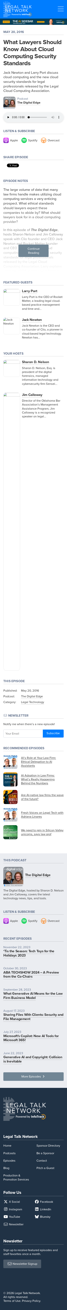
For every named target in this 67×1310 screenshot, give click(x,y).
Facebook (46, 1201)
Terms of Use (11, 1301)
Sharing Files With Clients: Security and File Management (33, 1017)
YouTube (14, 1216)
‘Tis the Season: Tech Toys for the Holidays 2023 (28, 953)
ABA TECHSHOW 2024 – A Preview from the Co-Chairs (31, 974)
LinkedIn (45, 1209)
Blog (6, 1168)
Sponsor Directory (48, 1145)
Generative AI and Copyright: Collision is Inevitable (32, 1059)
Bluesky (44, 1216)
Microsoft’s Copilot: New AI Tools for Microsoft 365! (31, 1038)
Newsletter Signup (24, 1263)
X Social (14, 1201)
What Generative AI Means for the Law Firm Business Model (33, 995)
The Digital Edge (28, 102)
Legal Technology (32, 702)
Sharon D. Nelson (35, 362)
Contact (41, 1160)
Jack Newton (32, 319)
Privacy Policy (31, 1301)
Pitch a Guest (45, 1168)
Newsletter (15, 1224)
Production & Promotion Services (16, 1177)
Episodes (9, 1160)
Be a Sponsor (45, 1153)
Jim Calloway (32, 394)
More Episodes (31, 1076)
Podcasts (9, 1153)
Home (7, 1145)
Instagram (15, 1209)
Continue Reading (34, 250)
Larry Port (29, 291)
